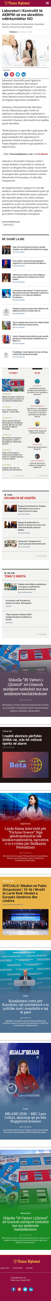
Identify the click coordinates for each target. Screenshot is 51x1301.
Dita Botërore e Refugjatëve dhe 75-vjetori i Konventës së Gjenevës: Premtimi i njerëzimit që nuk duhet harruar (37, 412)
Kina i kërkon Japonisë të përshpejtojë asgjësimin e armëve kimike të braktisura (29, 262)
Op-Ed (37, 373)
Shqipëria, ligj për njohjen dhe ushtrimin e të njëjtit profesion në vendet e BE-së (30, 310)
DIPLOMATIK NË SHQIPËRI (20, 497)
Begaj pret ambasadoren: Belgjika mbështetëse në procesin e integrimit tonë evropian (32, 508)
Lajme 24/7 (4, 1268)
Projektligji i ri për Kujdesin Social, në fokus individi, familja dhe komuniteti (30, 353)
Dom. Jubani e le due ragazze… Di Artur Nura (10, 411)
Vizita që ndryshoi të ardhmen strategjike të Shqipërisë (37, 465)
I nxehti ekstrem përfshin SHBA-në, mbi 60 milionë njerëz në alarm (22, 740)
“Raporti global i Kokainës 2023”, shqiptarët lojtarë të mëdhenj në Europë (19, 617)
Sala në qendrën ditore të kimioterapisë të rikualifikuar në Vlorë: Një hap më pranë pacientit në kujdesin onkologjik (12, 425)
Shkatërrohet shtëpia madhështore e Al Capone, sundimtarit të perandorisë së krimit (32, 586)
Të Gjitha (19, 476)
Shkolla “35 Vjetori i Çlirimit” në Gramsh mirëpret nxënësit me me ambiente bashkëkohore (13, 399)
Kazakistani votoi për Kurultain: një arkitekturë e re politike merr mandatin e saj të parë (37, 391)
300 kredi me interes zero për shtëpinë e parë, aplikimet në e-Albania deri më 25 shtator (29, 277)
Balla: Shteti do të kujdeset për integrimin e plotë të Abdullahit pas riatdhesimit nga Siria (11, 441)
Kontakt (29, 1268)
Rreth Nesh (17, 1268)
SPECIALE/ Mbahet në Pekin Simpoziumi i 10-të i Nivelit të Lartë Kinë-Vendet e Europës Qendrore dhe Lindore (24, 893)
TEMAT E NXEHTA (15, 575)
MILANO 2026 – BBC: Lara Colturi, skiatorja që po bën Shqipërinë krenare (25, 1117)
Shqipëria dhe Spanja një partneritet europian (37, 432)
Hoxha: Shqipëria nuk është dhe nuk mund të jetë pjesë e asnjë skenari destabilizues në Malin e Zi (30, 338)
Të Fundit (13, 373)
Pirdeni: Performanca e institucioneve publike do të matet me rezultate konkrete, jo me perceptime (12, 456)
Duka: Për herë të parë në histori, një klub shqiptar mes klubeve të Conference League (30, 248)
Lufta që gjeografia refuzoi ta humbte (37, 448)
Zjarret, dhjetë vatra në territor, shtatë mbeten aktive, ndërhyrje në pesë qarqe (31, 323)
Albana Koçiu (8, 225)
